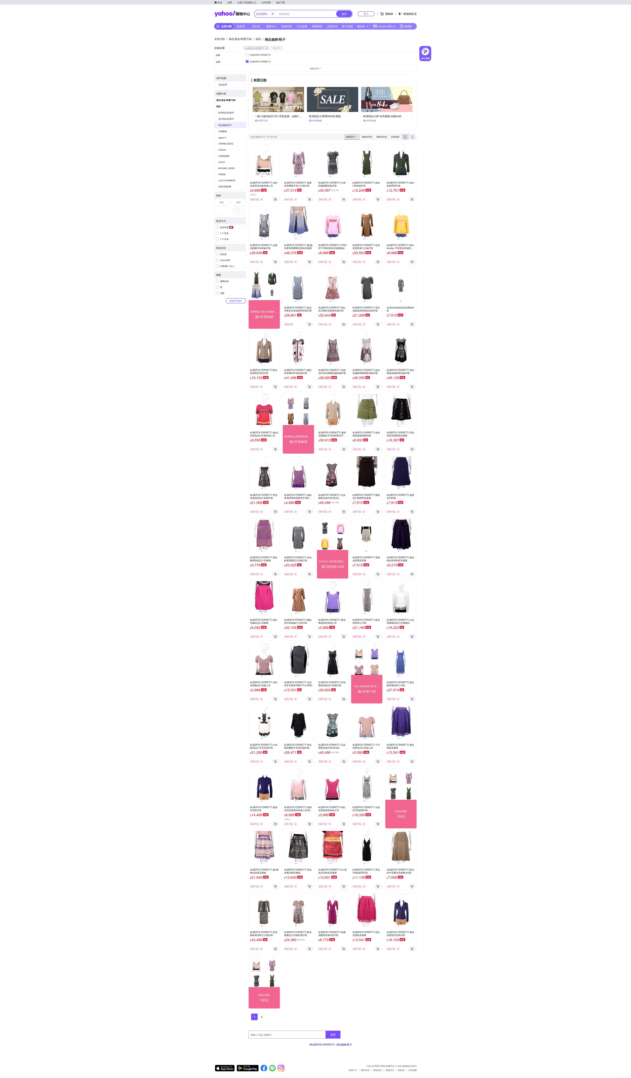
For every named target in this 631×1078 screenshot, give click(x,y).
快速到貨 (286, 26)
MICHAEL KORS (226, 168)
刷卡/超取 (347, 26)
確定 (238, 210)
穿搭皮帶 (222, 84)
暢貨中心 (271, 26)
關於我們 (365, 1070)
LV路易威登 (223, 155)
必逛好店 (332, 26)
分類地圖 (412, 1070)
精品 (218, 106)
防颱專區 (317, 26)
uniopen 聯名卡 (387, 26)
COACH (222, 149)
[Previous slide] (251, 159)
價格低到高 (367, 136)
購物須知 (377, 1070)
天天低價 (302, 26)
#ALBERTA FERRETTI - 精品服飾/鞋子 (330, 1044)
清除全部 (277, 48)
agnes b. (222, 137)
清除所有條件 (235, 300)
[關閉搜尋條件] (273, 14)
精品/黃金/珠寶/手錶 (225, 100)
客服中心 (353, 1070)
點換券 (241, 26)
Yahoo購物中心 (232, 14)
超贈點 (408, 26)
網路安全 (390, 1070)
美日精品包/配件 (226, 118)
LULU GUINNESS (226, 180)
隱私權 (401, 1070)
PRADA (222, 174)
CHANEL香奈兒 (225, 143)
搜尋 (333, 1034)
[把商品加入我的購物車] (275, 199)
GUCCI (221, 162)
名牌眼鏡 (222, 131)
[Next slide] (278, 159)
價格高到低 (381, 136)
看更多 (361, 26)
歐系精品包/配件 (226, 112)
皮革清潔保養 (224, 186)
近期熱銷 (395, 136)
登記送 (256, 26)
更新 (414, 1065)
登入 (366, 13)
